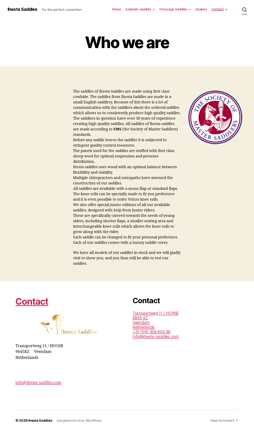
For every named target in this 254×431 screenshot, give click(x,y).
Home (116, 9)
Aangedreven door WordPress (79, 420)
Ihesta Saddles (22, 9)
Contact (218, 9)
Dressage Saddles (173, 9)
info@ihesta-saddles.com (38, 382)
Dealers (201, 9)
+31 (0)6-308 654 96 (152, 331)
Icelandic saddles (138, 9)
